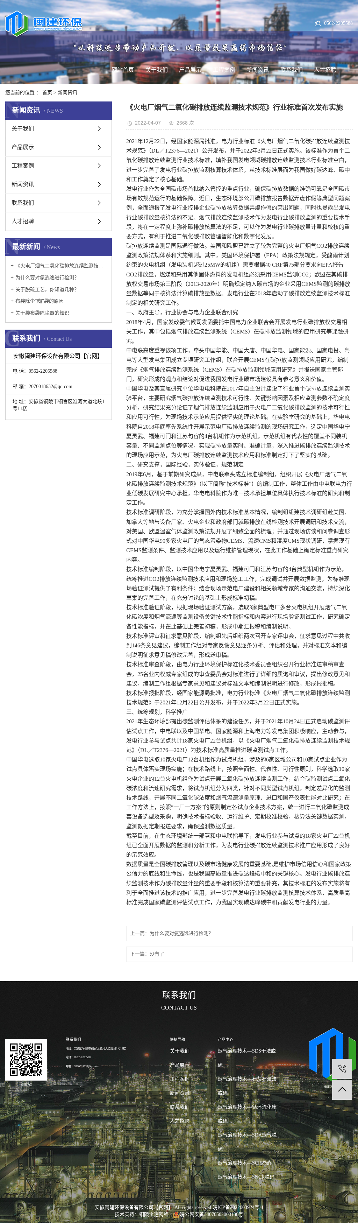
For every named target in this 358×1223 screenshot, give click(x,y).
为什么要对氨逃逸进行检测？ (47, 277)
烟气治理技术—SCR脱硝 (244, 1163)
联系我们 (291, 70)
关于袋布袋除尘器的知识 (42, 313)
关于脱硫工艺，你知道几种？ (47, 289)
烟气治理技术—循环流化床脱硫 (247, 1114)
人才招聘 (325, 70)
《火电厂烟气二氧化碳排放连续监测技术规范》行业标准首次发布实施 (61, 265)
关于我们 (156, 70)
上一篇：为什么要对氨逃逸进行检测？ (171, 933)
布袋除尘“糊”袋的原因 (39, 301)
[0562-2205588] (342, 1069)
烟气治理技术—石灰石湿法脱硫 (247, 1086)
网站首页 (123, 70)
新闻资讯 (257, 70)
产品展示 (190, 70)
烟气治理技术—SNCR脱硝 (246, 1177)
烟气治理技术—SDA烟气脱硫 (247, 1142)
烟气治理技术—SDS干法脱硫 (247, 1058)
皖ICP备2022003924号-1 (238, 1207)
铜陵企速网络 (154, 1214)
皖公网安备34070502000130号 (211, 1214)
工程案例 (224, 70)
